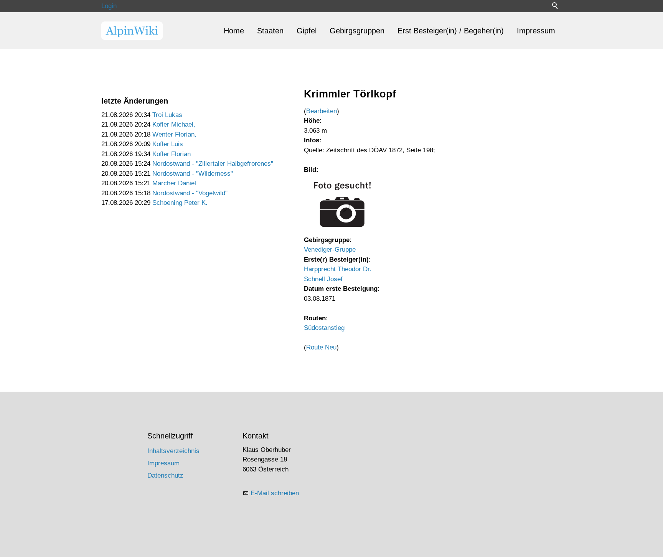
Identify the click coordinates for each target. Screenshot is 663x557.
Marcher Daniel (174, 183)
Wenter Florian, (174, 134)
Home (234, 30)
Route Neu (321, 347)
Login (109, 6)
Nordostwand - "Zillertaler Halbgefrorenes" (212, 163)
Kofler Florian (171, 154)
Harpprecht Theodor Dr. (337, 269)
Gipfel (307, 30)
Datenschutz (165, 475)
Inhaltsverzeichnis (173, 451)
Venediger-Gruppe (330, 249)
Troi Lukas (167, 115)
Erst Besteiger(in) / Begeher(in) (450, 30)
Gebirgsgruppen (357, 30)
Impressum (536, 30)
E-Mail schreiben (275, 493)
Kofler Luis (167, 144)
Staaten (270, 30)
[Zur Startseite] (132, 30)
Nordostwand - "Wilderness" (192, 173)
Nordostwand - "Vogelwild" (190, 193)
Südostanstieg (324, 327)
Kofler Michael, (173, 124)
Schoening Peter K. (180, 202)
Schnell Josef (323, 279)
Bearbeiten (321, 111)
